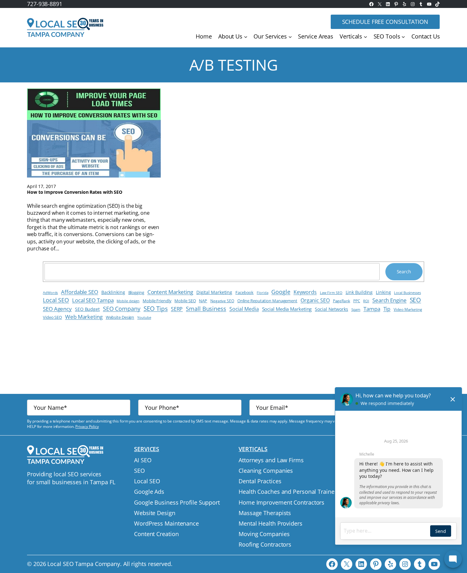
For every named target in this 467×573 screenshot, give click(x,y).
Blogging (136, 292)
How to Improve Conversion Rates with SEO (74, 192)
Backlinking (113, 292)
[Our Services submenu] (290, 36)
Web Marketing (84, 316)
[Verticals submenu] (365, 36)
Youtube (144, 317)
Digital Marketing (214, 292)
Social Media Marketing (287, 309)
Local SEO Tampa (93, 300)
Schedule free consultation (385, 21)
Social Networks (331, 309)
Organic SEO (315, 300)
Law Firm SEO (331, 292)
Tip (387, 308)
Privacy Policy (87, 426)
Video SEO (52, 317)
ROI (366, 300)
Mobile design (128, 301)
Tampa (371, 308)
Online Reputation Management (267, 301)
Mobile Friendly (157, 301)
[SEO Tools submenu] (403, 36)
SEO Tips (156, 308)
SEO (415, 300)
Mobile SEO (185, 301)
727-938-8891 (44, 4)
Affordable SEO (79, 292)
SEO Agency (57, 308)
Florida (262, 292)
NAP (203, 301)
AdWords (50, 292)
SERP (177, 308)
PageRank (341, 300)
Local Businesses (407, 292)
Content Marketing (170, 292)
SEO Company (121, 308)
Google (280, 292)
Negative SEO (222, 301)
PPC (356, 300)
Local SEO (56, 300)
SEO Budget (87, 309)
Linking (383, 292)
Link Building (359, 292)
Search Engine (389, 300)
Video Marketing (408, 309)
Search (404, 272)
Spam (356, 309)
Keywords (305, 292)
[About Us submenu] (245, 36)
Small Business (206, 308)
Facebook (244, 292)
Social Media (244, 309)
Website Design (120, 317)
